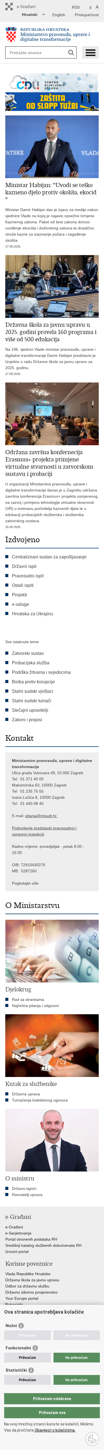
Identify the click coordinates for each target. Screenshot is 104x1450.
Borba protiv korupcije (33, 681)
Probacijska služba (30, 662)
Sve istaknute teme (22, 642)
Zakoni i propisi (27, 719)
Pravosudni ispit (28, 575)
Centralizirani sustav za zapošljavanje (49, 557)
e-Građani (14, 1227)
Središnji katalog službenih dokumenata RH (43, 1245)
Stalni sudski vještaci (33, 691)
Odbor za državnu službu (27, 1286)
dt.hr (53, 816)
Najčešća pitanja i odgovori (35, 1005)
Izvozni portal (17, 1251)
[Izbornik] (90, 52)
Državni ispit (24, 566)
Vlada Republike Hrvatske (27, 1274)
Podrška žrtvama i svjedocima (41, 672)
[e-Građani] (29, 6)
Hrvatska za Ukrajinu (32, 613)
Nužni (11, 1325)
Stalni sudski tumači (31, 700)
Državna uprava (26, 1094)
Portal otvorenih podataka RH (31, 1239)
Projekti (19, 594)
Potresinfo (14, 1304)
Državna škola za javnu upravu (32, 1280)
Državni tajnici (24, 1188)
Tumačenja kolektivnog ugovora (40, 1100)
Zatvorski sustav (28, 653)
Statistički (16, 1370)
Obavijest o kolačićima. (54, 1430)
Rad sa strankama (28, 999)
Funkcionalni (18, 1347)
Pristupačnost (87, 15)
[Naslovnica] (52, 34)
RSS (76, 7)
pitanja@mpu (37, 816)
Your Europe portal (21, 1298)
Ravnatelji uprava (27, 1194)
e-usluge (20, 604)
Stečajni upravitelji (30, 710)
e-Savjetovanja (18, 1233)
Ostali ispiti (23, 585)
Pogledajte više (25, 883)
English (58, 15)
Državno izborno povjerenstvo (31, 1292)
